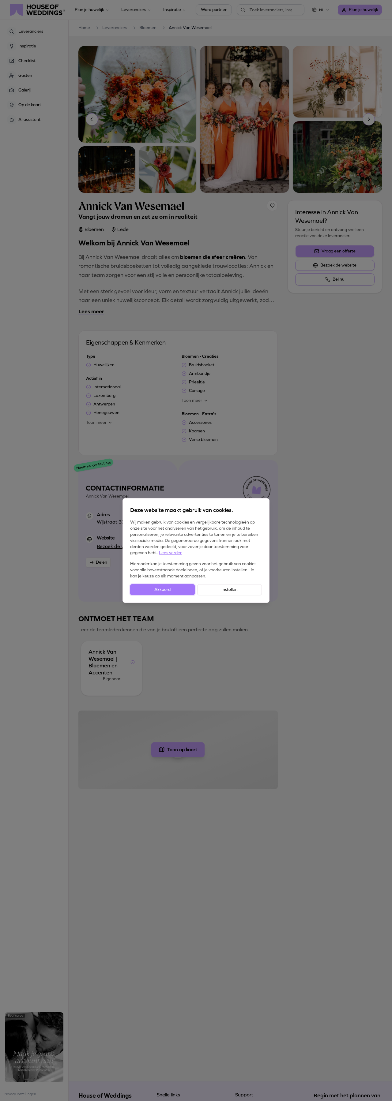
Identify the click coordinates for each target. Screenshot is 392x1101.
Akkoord (162, 589)
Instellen (229, 589)
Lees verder (170, 552)
